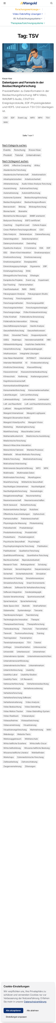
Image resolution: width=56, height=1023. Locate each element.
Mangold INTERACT (23, 408)
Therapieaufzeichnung (13, 624)
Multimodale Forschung (14, 477)
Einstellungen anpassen (16, 1017)
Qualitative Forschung (29, 550)
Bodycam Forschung (12, 220)
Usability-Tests (10, 679)
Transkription (26, 638)
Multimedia (8, 473)
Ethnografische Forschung (15, 275)
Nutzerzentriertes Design (14, 509)
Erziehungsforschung (13, 271)
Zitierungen (30, 766)
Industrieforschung (12, 349)
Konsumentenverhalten (38, 390)
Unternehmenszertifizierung (16, 661)
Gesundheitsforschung (13, 330)
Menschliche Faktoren (13, 450)
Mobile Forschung (11, 459)
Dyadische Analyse (12, 248)
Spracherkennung (28, 601)
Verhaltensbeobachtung (38, 684)
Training (40, 633)
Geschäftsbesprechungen (15, 326)
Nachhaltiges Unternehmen (15, 486)
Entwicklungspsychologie (15, 266)
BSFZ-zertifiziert (32, 220)
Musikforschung (10, 482)
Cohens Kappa (39, 225)
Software (7, 587)
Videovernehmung (11, 725)
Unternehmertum (36, 665)
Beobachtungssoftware (35, 202)
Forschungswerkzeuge (26, 9)
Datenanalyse (26, 234)
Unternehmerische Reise (14, 665)
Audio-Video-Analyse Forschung (36, 183)
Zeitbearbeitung (10, 762)
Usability (30, 670)
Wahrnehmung (36, 729)
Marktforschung (10, 431)
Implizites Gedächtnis (35, 344)
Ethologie (34, 275)
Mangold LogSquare (36, 413)
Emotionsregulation (12, 261)
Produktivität (31, 532)
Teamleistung (32, 615)
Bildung (22, 206)
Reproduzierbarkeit (30, 560)
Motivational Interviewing (14, 463)
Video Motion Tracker (13, 711)
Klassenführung (34, 367)
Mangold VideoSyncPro (14, 422)
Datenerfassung (42, 234)
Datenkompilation (30, 239)
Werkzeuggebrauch (12, 739)
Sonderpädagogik (33, 592)
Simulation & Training (13, 578)
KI (26, 362)
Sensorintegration (23, 569)
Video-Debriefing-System (38, 711)
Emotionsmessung (32, 257)
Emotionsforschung (12, 257)
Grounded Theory (20, 335)
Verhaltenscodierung (33, 688)
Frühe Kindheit (10, 317)
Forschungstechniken (13, 307)
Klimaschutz (9, 376)
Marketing (8, 427)
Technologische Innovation (15, 619)
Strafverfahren (39, 606)
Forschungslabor (23, 298)
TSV (48, 117)
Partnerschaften (10, 518)
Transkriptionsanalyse (13, 642)
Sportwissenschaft (35, 596)
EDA (41, 248)
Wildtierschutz (31, 739)
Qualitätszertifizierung (13, 555)
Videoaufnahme (10, 720)
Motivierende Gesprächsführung (18, 468)
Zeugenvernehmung (12, 766)
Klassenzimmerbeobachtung (34, 372)
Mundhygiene (34, 477)
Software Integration (12, 592)
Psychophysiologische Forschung (18, 546)
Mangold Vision (35, 422)
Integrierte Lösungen (29, 353)
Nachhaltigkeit (38, 486)
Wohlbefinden (38, 752)
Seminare (7, 569)
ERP (45, 266)
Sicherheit (7, 573)
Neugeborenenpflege (13, 495)
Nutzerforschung (28, 505)
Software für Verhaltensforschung (30, 587)
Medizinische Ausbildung (38, 436)
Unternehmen (33, 155)
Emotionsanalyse (42, 252)
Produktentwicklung (12, 532)
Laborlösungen (10, 395)
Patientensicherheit (29, 518)
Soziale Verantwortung (13, 596)
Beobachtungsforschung (36, 197)
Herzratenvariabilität (34, 339)
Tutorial (19, 155)
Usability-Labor (10, 674)
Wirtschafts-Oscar (38, 743)
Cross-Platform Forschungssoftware (19, 229)
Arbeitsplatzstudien (12, 179)
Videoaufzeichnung (30, 720)
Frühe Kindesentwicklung (35, 312)
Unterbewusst (23, 651)
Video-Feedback (10, 716)
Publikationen (9, 550)
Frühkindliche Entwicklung (32, 317)
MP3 (32, 117)
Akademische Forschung (14, 170)
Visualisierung (29, 725)
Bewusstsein (9, 206)
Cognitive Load (22, 225)
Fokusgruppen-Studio (38, 294)
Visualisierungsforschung (15, 729)
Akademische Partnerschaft (15, 174)
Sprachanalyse (10, 601)
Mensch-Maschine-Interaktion (17, 445)
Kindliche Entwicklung (13, 367)
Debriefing (31, 243)
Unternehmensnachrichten (39, 656)
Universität (8, 651)
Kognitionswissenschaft (14, 381)
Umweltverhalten (22, 647)
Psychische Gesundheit (14, 541)
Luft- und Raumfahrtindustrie (38, 404)
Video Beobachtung (12, 706)
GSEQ (6, 339)
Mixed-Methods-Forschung (28, 454)
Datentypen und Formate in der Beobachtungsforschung (23, 84)
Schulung (42, 564)
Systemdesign (24, 610)
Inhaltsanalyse (10, 353)
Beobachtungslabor (12, 202)
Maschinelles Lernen (30, 431)
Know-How (7, 78)
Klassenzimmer (10, 372)
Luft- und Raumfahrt (12, 404)
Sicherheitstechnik (24, 573)
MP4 (40, 117)
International (45, 358)
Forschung (19, 150)
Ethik (28, 271)
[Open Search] (51, 3)
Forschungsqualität (35, 303)
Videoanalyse (28, 716)
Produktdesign (26, 528)
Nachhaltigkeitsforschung (15, 491)
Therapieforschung (35, 624)
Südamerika (8, 610)
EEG (5, 252)
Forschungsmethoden (13, 303)
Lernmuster (43, 399)
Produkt (7, 155)
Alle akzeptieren (13, 1010)
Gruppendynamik (39, 335)
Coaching (7, 225)
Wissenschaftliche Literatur (15, 752)
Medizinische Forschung (14, 440)
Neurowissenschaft (12, 500)
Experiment (43, 280)
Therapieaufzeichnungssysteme (27, 23)
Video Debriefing (32, 706)
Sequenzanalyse (42, 569)
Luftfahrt (7, 408)
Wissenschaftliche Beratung (37, 748)
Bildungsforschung (37, 206)
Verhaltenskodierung (12, 702)
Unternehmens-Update (13, 656)
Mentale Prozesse (35, 450)
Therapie (35, 619)
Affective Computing (21, 165)
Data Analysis (9, 234)
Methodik (7, 454)
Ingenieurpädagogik (33, 349)
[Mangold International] (28, 3)
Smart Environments (36, 583)
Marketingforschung (25, 427)
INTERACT (31, 358)
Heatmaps (16, 339)
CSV (5, 117)
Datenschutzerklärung (35, 1001)
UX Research (26, 679)
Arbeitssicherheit (32, 179)
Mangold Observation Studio (16, 417)
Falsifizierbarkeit (11, 289)
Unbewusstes (39, 647)
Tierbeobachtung (11, 628)
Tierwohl (7, 633)
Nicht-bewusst (10, 505)
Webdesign (8, 734)
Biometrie (23, 211)
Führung (34, 321)
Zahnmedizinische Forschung (30, 757)
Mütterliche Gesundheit (32, 482)
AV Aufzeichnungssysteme (26, 18)
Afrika (37, 165)
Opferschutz (39, 514)
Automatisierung (10, 193)
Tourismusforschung (24, 633)
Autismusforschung (28, 188)
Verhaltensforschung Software (17, 697)
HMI (49, 339)
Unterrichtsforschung (13, 670)
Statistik (26, 606)
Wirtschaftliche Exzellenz (14, 743)
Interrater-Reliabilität (12, 362)
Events (7, 150)
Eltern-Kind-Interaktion (20, 252)
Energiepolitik (30, 261)
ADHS (6, 165)
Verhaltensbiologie (11, 688)
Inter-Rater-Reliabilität (13, 358)
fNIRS (32, 289)
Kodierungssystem (39, 376)
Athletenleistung (10, 183)
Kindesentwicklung (39, 362)
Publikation (42, 546)
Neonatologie (36, 491)
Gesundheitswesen (36, 330)
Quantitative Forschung (37, 555)
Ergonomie (35, 266)
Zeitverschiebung (29, 762)
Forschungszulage (11, 312)
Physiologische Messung (14, 523)
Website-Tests (23, 734)
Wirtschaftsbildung (12, 748)
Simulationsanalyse (35, 578)
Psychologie (33, 541)
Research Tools (10, 564)
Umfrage (7, 647)
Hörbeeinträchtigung (12, 344)
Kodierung (22, 376)
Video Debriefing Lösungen (27, 13)
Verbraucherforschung (13, 684)
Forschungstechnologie (36, 307)
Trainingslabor (9, 638)
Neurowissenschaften (34, 500)
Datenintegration (11, 239)
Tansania (38, 610)
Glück (6, 335)
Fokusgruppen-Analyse (14, 294)
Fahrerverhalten (26, 284)
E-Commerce (30, 248)
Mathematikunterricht (13, 436)
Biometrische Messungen (14, 216)
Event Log (22, 117)
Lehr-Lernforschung (29, 395)
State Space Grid (11, 606)
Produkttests (9, 537)
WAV (5, 122)
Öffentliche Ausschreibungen (16, 514)
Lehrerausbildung (11, 399)
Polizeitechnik (9, 528)
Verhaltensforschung (12, 693)
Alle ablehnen (33, 1010)
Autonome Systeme (12, 197)
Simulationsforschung (13, 583)
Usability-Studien (28, 674)
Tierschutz (27, 628)
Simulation (41, 573)
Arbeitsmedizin (39, 174)
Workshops (8, 757)
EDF (13, 117)
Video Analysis (32, 702)
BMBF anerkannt (37, 216)
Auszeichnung (9, 188)
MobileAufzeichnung (32, 459)
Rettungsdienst (27, 564)
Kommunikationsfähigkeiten (16, 385)
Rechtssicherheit (11, 560)
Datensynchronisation (13, 243)
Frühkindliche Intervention (15, 321)
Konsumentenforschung (14, 390)
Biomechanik (9, 211)
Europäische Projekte (13, 280)
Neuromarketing (33, 495)
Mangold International (13, 413)
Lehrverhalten (29, 399)
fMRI (24, 289)
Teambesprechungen (13, 615)
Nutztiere (34, 509)
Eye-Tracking (9, 284)
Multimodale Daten (25, 473)
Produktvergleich (26, 537)
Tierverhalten (41, 628)
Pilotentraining (36, 523)
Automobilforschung (31, 193)
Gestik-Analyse (37, 326)
